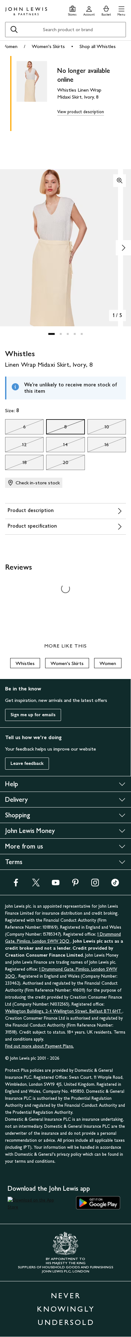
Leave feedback (27, 763)
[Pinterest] (75, 885)
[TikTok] (115, 885)
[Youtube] (55, 885)
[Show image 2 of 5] (123, 247)
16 (98, 446)
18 (16, 464)
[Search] (14, 29)
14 (57, 446)
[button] (121, 10)
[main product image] (37, 92)
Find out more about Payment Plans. (39, 1046)
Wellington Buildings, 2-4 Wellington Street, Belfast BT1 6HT (63, 1011)
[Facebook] (16, 885)
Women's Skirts (48, 46)
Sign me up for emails (33, 714)
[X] (36, 885)
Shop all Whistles (97, 46)
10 (98, 428)
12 (16, 446)
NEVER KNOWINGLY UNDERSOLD (66, 1309)
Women (9, 46)
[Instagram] (95, 885)
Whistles (25, 663)
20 (57, 464)
